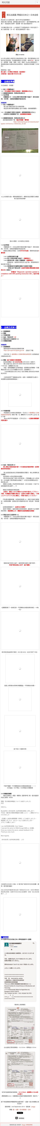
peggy (33, 1107)
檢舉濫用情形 (29, 1125)
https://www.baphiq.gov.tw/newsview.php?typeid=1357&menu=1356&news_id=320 (20, 123)
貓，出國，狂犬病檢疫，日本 (22, 1109)
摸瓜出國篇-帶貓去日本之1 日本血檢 (22, 14)
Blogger (24, 1125)
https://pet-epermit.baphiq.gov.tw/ (14, 350)
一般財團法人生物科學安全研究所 (20, 354)
